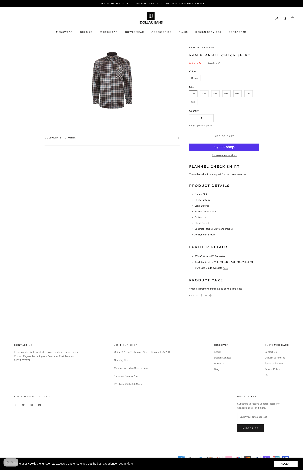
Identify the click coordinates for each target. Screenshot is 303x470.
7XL (248, 93)
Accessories (161, 32)
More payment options (224, 155)
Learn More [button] (126, 463)
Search (217, 352)
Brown (194, 78)
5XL (226, 93)
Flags (183, 32)
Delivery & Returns (60, 137)
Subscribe (250, 428)
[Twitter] (206, 295)
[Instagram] (31, 405)
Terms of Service (274, 363)
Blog (216, 369)
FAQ (267, 375)
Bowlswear (134, 32)
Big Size (86, 32)
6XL (237, 93)
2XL (193, 93)
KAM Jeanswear (201, 47)
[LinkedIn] (39, 405)
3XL (204, 93)
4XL (215, 93)
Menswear (64, 32)
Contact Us (238, 32)
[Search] (285, 18)
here (225, 268)
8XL (193, 102)
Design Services (208, 32)
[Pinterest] (210, 295)
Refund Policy (272, 369)
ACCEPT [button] (286, 463)
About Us (219, 363)
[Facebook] (201, 295)
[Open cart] (292, 18)
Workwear (109, 32)
